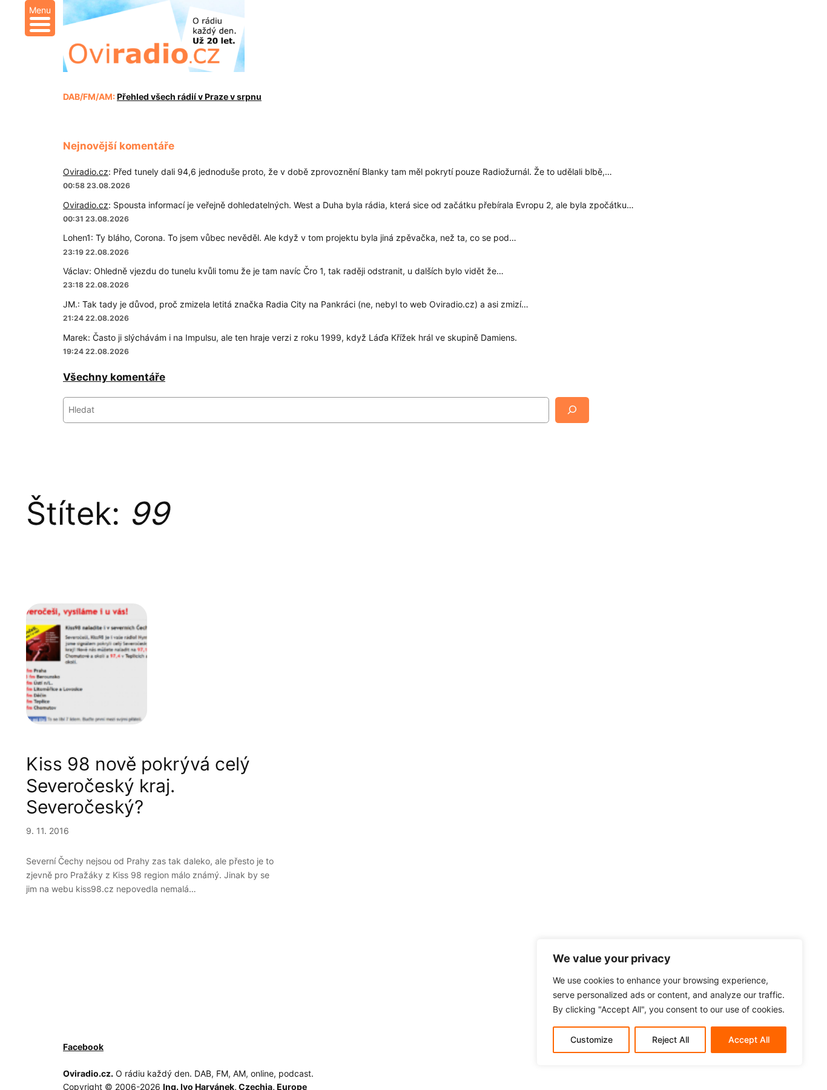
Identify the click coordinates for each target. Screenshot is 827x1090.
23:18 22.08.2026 (96, 284)
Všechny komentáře (114, 377)
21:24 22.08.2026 (96, 318)
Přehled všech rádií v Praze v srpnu (189, 96)
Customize (591, 1039)
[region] (669, 1002)
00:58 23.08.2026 (96, 185)
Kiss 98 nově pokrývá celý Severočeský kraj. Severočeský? (138, 785)
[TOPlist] (119, 1047)
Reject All (670, 1039)
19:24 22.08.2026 (96, 351)
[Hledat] (572, 410)
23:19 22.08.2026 (96, 252)
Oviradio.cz (85, 171)
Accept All (748, 1039)
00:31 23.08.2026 (96, 218)
